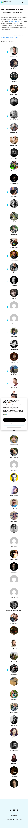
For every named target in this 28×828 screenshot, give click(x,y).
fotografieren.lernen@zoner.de (9, 37)
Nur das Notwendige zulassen (14, 427)
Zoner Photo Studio (14, 21)
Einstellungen (14, 423)
